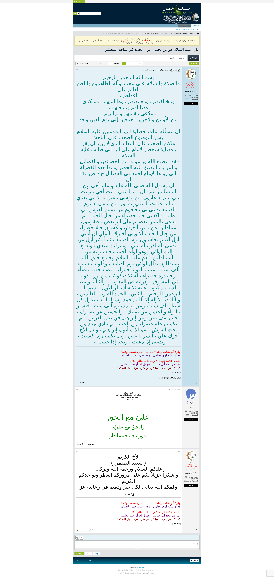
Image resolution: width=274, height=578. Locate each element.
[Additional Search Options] (78, 13)
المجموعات (184, 26)
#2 (77, 389)
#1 (77, 69)
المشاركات (193, 58)
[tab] (193, 58)
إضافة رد (79, 553)
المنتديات (195, 26)
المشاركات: (193, 99)
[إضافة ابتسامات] (77, 538)
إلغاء (96, 553)
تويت (190, 103)
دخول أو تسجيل (80, 1)
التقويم (178, 29)
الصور (172, 58)
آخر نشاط (182, 58)
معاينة (88, 553)
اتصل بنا (88, 560)
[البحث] (75, 13)
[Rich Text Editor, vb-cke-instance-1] (137, 544)
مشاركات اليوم (195, 29)
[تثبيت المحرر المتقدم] (81, 538)
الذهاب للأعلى (79, 560)
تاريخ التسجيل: (193, 95)
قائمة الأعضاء (185, 29)
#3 (77, 451)
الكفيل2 (195, 560)
